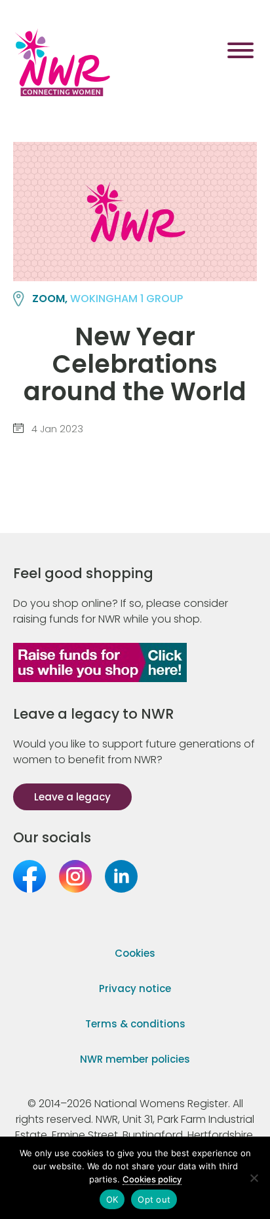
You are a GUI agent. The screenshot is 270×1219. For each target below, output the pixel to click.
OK (112, 1199)
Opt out (154, 1199)
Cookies (135, 953)
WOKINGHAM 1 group (126, 298)
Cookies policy (152, 1179)
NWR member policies (135, 1059)
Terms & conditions (135, 1024)
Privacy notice (135, 988)
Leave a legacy (72, 797)
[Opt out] (253, 1177)
